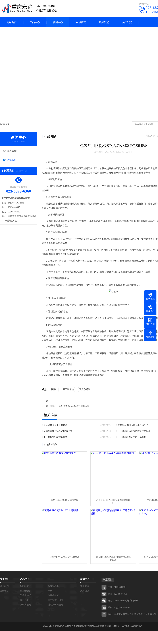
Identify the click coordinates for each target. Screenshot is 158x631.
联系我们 (104, 22)
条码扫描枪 (25, 605)
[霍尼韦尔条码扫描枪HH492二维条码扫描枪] (113, 531)
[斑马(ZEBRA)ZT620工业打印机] (64, 531)
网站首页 (12, 22)
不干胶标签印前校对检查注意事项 (134, 431)
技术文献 (12, 150)
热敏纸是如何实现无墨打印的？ (133, 425)
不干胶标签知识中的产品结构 (132, 437)
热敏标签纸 (53, 595)
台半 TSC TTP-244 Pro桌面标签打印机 (113, 501)
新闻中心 (58, 22)
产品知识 (12, 160)
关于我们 (127, 22)
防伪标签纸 (25, 595)
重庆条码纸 (84, 389)
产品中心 (35, 22)
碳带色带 (24, 600)
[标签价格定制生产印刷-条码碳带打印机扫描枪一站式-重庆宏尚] (29, 8)
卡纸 (50, 591)
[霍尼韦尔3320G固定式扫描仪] (64, 474)
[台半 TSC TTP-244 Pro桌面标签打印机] (113, 474)
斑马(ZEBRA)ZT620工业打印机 (64, 557)
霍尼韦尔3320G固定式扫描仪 (64, 500)
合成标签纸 (53, 586)
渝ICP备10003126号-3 (132, 626)
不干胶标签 (68, 389)
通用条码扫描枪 (55, 605)
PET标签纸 (25, 591)
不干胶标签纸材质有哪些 (55, 437)
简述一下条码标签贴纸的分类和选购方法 (69, 406)
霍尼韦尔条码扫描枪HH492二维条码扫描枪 (113, 559)
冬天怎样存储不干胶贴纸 (55, 425)
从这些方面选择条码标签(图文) (58, 431)
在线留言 (81, 22)
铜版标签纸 (25, 586)
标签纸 (54, 389)
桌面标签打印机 (55, 600)
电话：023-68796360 (117, 594)
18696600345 (120, 587)
